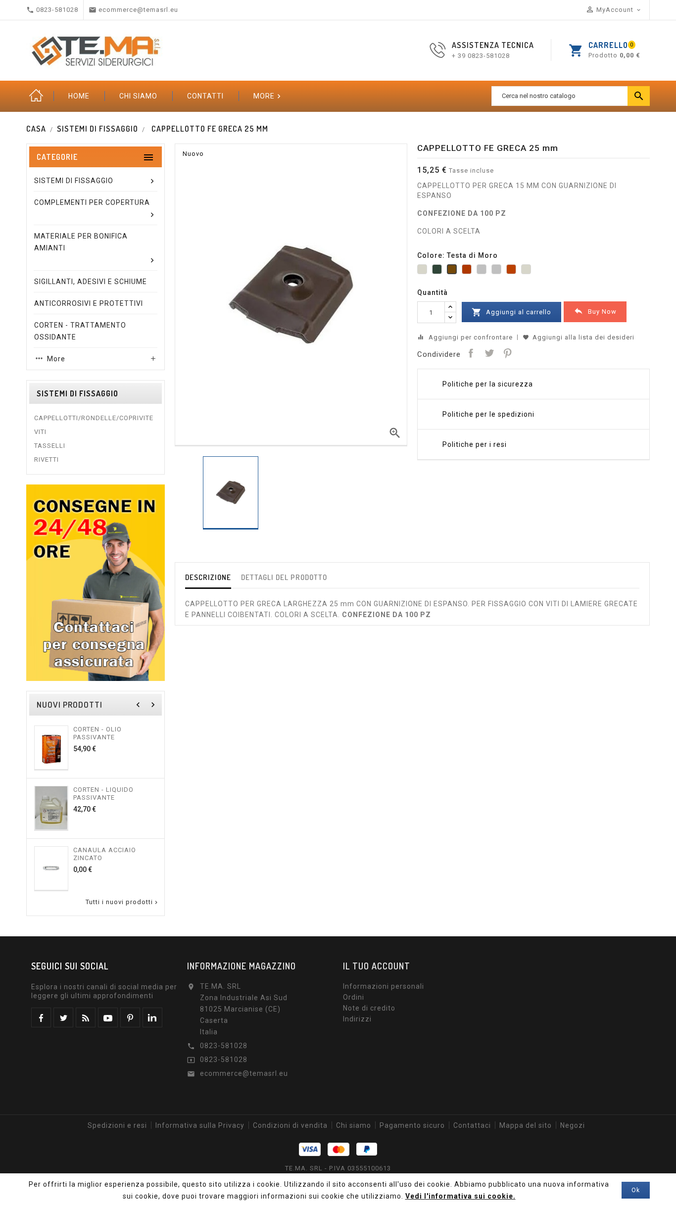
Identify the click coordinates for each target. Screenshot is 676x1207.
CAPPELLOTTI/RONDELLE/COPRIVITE (93, 418)
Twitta (489, 353)
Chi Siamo (138, 96)
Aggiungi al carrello (511, 312)
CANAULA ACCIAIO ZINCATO (104, 854)
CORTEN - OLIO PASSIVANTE (97, 733)
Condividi (471, 353)
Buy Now (595, 311)
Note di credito (369, 1008)
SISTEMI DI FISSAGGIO (77, 393)
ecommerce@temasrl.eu (244, 1073)
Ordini (353, 997)
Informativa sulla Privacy (199, 1125)
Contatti (205, 96)
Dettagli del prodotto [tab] (284, 577)
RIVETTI (46, 459)
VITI (40, 431)
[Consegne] (95, 582)
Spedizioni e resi (117, 1125)
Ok (635, 1190)
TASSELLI (49, 445)
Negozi (572, 1125)
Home (36, 96)
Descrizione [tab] (208, 577)
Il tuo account (376, 966)
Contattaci (472, 1125)
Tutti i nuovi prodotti (122, 902)
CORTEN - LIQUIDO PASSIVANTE (103, 793)
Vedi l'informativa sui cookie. (460, 1196)
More (268, 96)
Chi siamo (353, 1125)
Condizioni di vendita (290, 1125)
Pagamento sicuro (412, 1125)
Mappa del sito (525, 1125)
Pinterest (507, 353)
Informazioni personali (383, 986)
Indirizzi (357, 1019)
